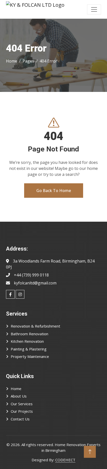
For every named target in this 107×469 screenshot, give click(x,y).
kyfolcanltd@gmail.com (35, 283)
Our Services (22, 403)
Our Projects (22, 411)
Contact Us (20, 418)
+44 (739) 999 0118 (31, 275)
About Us (19, 396)
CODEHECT (65, 459)
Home (16, 388)
